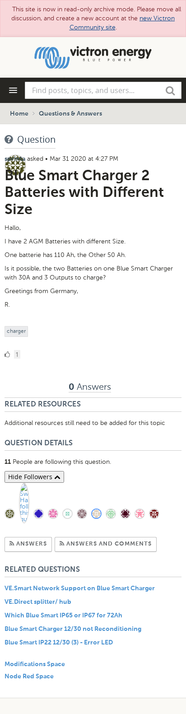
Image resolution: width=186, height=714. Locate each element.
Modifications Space (35, 664)
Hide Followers (31, 476)
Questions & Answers (70, 114)
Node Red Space (29, 676)
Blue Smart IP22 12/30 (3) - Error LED (59, 642)
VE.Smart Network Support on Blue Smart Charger (80, 588)
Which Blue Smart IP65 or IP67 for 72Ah (63, 615)
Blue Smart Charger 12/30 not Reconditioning (73, 629)
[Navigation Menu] (13, 90)
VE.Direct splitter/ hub (38, 602)
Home (19, 114)
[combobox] (103, 90)
